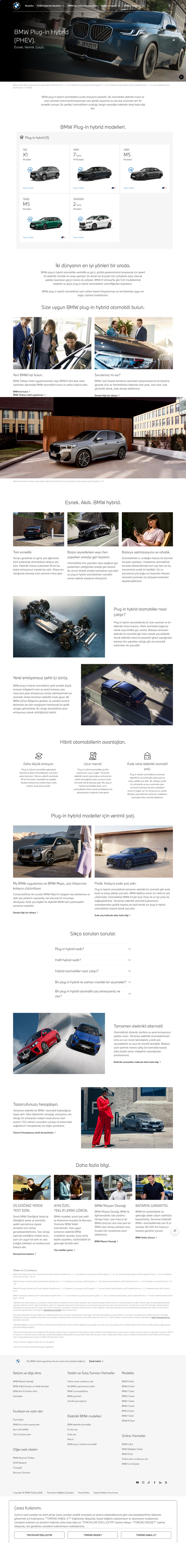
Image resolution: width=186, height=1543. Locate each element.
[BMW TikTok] (149, 1483)
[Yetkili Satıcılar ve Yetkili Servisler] (170, 5)
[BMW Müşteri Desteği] (174, 1230)
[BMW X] (166, 1483)
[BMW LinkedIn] (160, 1483)
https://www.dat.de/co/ (161, 1317)
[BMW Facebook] (155, 1483)
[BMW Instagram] (143, 1483)
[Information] (31, 87)
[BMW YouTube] (137, 1483)
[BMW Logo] (16, 5)
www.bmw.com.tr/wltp (52, 1310)
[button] (44, 169)
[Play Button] (181, 77)
